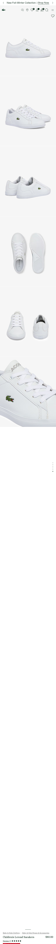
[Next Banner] (52, 3)
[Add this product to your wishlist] (53, 16)
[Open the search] (46, 10)
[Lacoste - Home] (3, 10)
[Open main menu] (52, 10)
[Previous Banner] (3, 3)
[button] (22, 10)
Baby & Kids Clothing (11, 933)
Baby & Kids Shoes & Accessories (35, 933)
